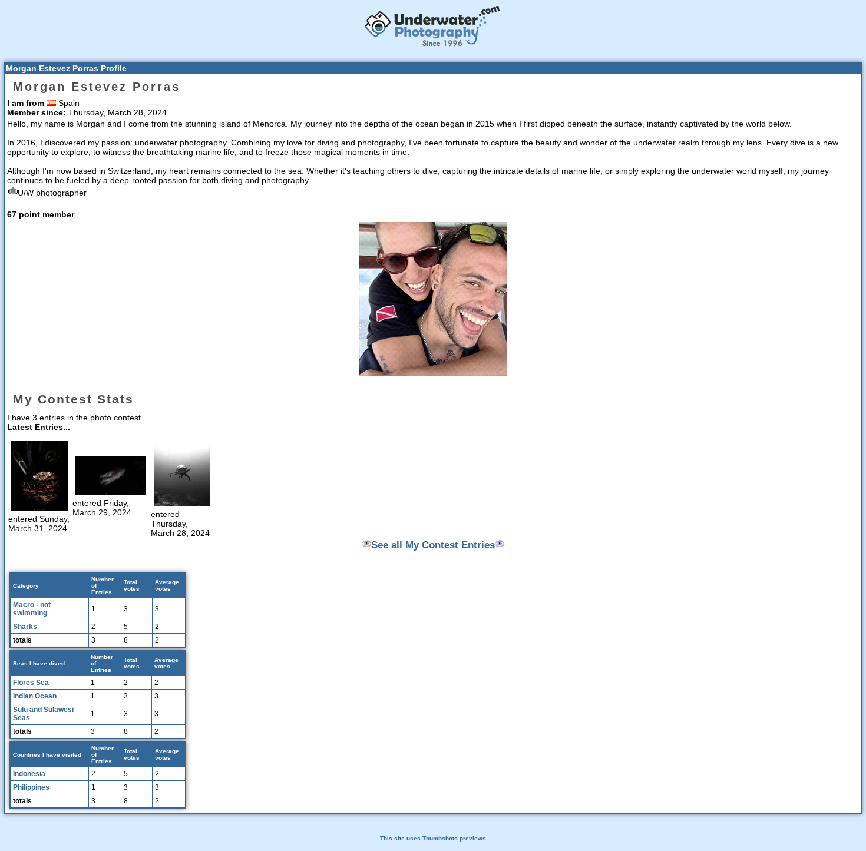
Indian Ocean (35, 696)
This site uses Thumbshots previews (433, 838)
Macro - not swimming (32, 609)
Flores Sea (31, 682)
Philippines (31, 787)
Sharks (25, 626)
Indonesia (29, 774)
